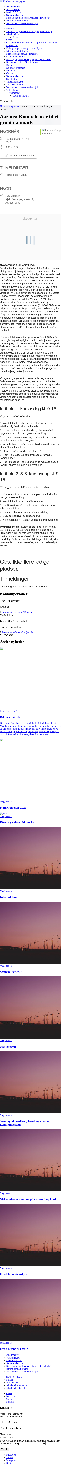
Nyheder (10, 70)
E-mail (3, 1437)
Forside (10, 28)
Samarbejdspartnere (16, 15)
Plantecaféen (12, 196)
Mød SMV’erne (14, 12)
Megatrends (6, 801)
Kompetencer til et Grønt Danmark (23, 62)
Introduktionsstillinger (17, 20)
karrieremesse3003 (15, 56)
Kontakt (10, 65)
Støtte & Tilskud (21, 95)
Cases (9, 39)
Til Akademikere (14, 81)
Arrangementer (13, 106)
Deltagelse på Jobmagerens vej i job (24, 48)
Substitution (12, 79)
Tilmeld (4, 1449)
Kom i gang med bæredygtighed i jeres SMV (28, 17)
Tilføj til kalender (20, 156)
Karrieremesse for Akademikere (22, 53)
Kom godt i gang (8, 711)
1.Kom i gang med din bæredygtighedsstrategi (29, 31)
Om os (9, 73)
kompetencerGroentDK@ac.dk (18, 612)
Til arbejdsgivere (14, 84)
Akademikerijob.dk (15, 1388)
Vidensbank (12, 90)
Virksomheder (13, 9)
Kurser (16, 37)
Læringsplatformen (15, 67)
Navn (3, 1434)
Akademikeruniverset (16, 1385)
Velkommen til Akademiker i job (22, 23)
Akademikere (13, 6)
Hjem (2, 106)
